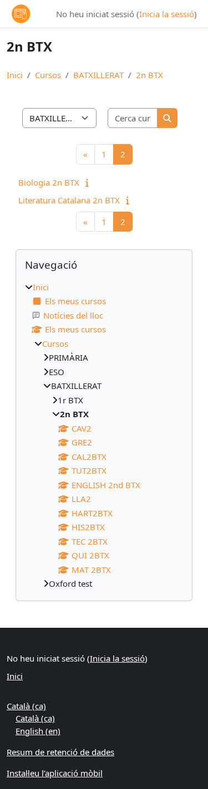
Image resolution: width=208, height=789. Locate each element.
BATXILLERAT (98, 74)
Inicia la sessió (166, 13)
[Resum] (89, 182)
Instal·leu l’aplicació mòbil (55, 772)
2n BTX (149, 74)
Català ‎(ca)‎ (26, 705)
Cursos (48, 74)
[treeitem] (104, 435)
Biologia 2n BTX (48, 182)
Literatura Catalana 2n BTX (69, 200)
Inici (15, 74)
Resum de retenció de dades (60, 751)
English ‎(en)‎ (38, 730)
